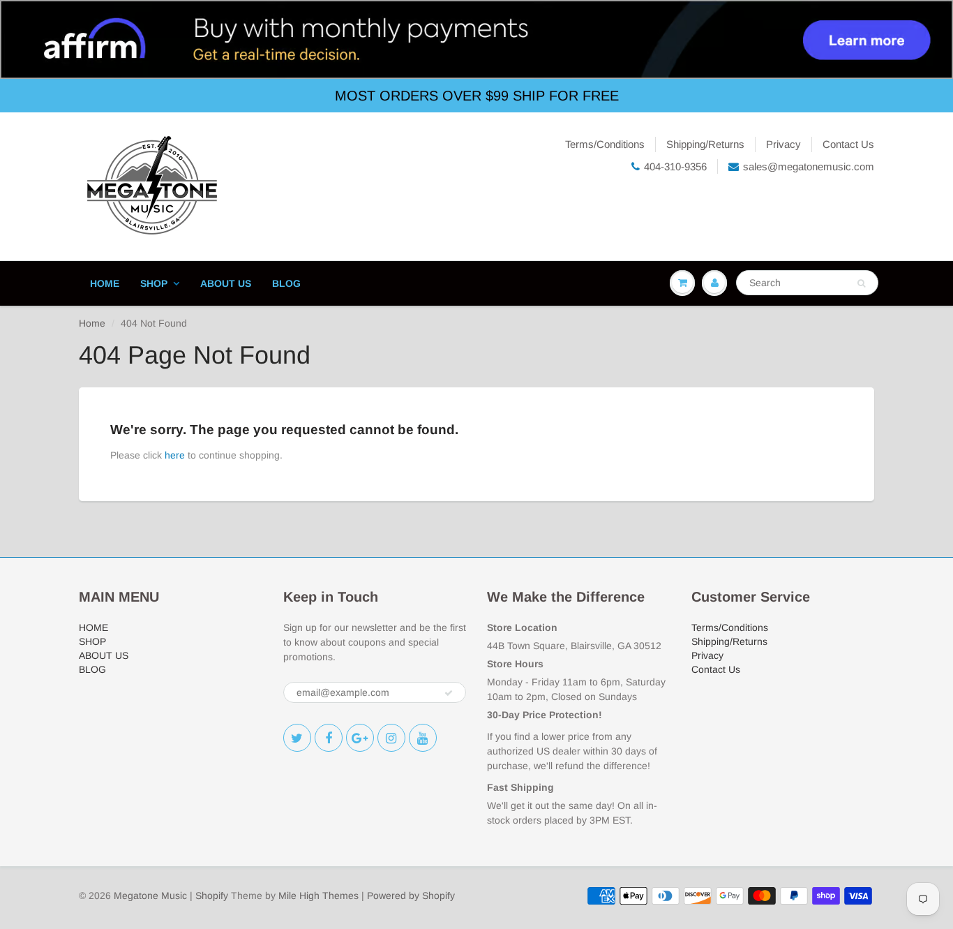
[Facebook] (329, 738)
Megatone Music (150, 895)
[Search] (861, 283)
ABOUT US (225, 283)
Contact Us (848, 144)
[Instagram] (391, 738)
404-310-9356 (675, 166)
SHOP (153, 283)
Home (92, 323)
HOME (104, 283)
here (175, 455)
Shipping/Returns (705, 144)
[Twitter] (297, 738)
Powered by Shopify (411, 895)
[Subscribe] (448, 693)
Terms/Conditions (605, 144)
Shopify (211, 895)
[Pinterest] (360, 738)
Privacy (783, 144)
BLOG (286, 283)
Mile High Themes (318, 895)
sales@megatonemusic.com (808, 166)
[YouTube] (423, 738)
